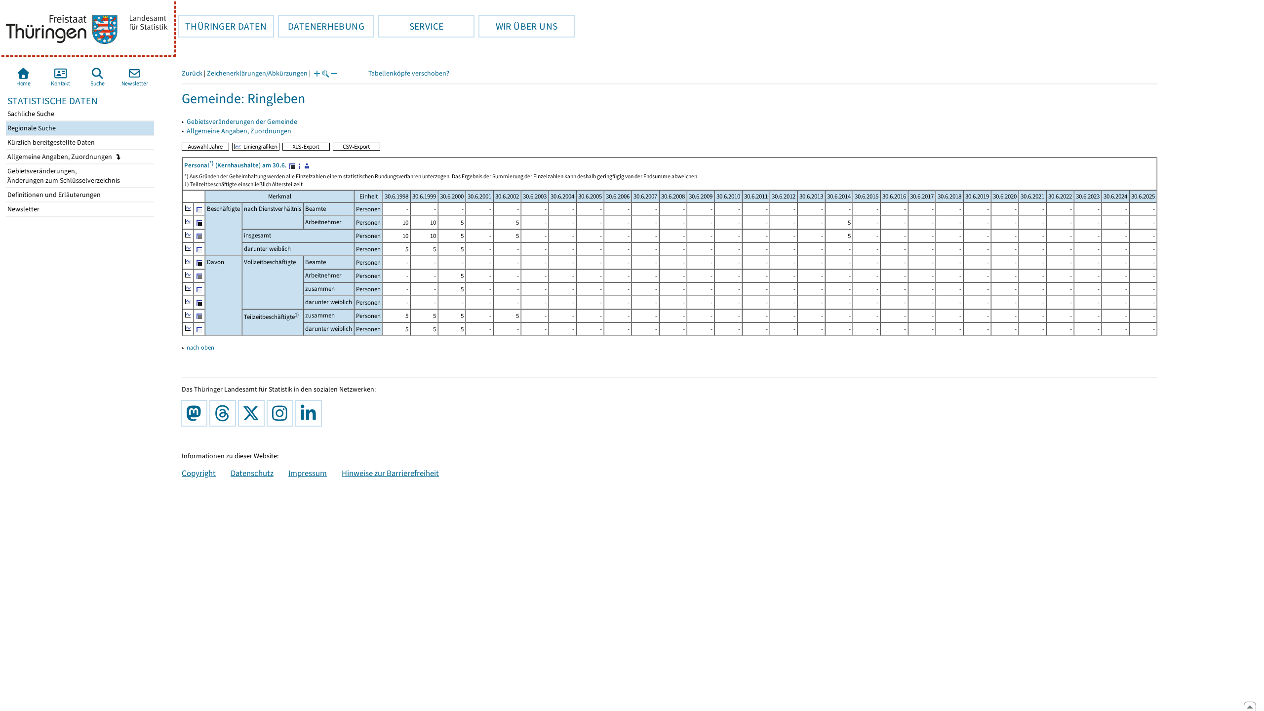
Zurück (192, 73)
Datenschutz (252, 473)
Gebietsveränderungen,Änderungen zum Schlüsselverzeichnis (63, 175)
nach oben (200, 347)
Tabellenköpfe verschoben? (408, 73)
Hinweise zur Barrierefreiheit (390, 473)
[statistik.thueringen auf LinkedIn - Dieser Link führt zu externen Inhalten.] (310, 413)
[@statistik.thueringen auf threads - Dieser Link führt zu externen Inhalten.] (224, 413)
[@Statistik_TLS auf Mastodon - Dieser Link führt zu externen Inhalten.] (196, 413)
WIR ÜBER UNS (517, 26)
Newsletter (23, 209)
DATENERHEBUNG (321, 26)
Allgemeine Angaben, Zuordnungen (60, 156)
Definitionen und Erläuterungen (53, 194)
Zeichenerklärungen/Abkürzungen (257, 73)
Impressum (307, 473)
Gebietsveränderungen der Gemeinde (242, 121)
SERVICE (410, 26)
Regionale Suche (31, 128)
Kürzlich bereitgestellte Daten (50, 142)
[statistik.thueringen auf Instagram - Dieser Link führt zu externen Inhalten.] (282, 413)
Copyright (199, 473)
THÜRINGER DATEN (222, 26)
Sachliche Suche (30, 113)
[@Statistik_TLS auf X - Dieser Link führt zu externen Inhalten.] (253, 413)
